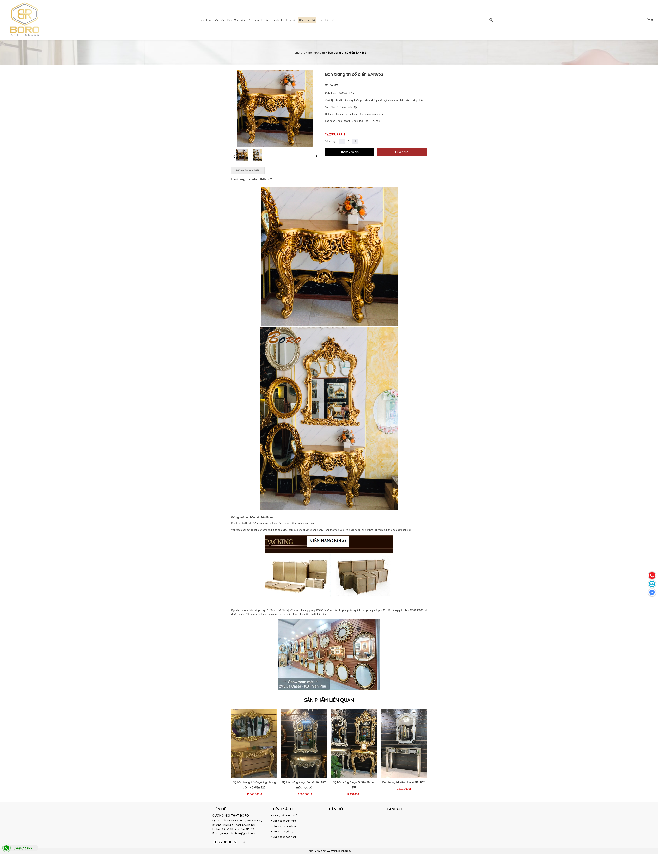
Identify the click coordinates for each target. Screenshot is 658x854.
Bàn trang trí (307, 20)
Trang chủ (205, 20)
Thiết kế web (315, 851)
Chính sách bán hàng (285, 820)
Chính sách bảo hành (285, 836)
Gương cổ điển (261, 20)
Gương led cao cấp (284, 20)
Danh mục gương (237, 20)
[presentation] (234, 155)
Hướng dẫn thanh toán (285, 815)
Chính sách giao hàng (285, 826)
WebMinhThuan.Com (339, 851)
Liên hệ (329, 20)
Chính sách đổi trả (283, 831)
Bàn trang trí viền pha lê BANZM (403, 782)
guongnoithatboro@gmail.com (237, 833)
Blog (320, 20)
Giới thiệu (219, 20)
